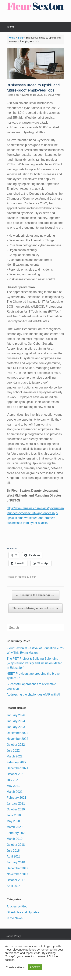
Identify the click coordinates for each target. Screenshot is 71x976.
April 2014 (13, 886)
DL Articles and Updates (23, 912)
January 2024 (16, 721)
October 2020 (16, 809)
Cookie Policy (13, 936)
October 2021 (16, 774)
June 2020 (14, 815)
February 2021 (16, 797)
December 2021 (17, 768)
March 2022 (15, 756)
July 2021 (13, 780)
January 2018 (16, 862)
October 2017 (16, 880)
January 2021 (16, 803)
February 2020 (16, 833)
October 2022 (16, 744)
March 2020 (15, 827)
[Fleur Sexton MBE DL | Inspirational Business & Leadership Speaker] (35, 6)
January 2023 (16, 727)
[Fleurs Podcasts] (33, 18)
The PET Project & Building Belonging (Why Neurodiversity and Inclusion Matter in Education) (34, 663)
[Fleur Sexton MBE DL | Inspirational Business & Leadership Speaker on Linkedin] (38, 18)
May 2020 (13, 821)
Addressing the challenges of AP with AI (33, 694)
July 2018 (13, 850)
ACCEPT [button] (35, 967)
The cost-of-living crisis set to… (35, 608)
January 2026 (16, 715)
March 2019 (15, 838)
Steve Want (54, 94)
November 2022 (17, 738)
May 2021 (13, 785)
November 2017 (17, 874)
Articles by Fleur (26, 576)
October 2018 (16, 844)
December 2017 (17, 868)
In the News (15, 918)
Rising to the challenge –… (35, 594)
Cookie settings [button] (15, 967)
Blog (20, 37)
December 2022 (17, 732)
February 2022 (16, 762)
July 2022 (13, 750)
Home (12, 37)
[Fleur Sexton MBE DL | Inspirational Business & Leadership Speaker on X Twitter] (36, 18)
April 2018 (13, 856)
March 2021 (15, 791)
